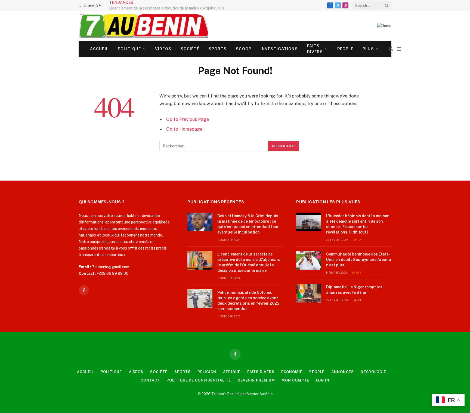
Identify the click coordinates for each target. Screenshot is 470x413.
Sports (218, 49)
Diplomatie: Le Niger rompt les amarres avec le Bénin (354, 290)
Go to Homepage (184, 129)
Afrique (231, 372)
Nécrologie (373, 372)
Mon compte (295, 380)
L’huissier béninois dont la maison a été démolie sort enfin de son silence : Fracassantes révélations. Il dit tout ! (357, 224)
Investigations (279, 49)
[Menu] (399, 49)
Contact (150, 380)
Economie (291, 372)
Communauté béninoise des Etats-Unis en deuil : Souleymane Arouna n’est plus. (358, 259)
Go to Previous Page (187, 119)
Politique (129, 49)
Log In (322, 380)
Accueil (99, 49)
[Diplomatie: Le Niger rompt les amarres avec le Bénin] (308, 293)
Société (190, 49)
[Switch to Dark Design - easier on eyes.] (391, 48)
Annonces (342, 372)
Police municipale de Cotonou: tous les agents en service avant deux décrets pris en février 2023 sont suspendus (248, 300)
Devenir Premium (256, 380)
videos (163, 49)
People (345, 49)
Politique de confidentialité (198, 380)
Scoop (243, 49)
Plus (368, 49)
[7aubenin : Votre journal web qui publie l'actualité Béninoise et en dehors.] (143, 26)
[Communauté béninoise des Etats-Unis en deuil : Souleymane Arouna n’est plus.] (308, 260)
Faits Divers (315, 49)
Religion (206, 372)
